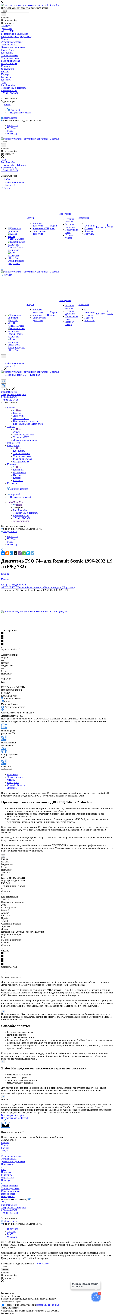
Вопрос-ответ (8, 1193)
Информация (8, 1164)
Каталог (17, 413)
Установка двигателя (11, 1156)
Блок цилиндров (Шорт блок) (59, 587)
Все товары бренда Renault (14, 1118)
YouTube (11, 128)
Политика (6, 1172)
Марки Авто (7, 1177)
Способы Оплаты (16, 785)
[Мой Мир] (11, 553)
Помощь (5, 1180)
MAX (10, 131)
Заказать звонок (21, 521)
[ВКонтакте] (3, 553)
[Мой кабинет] (2, 360)
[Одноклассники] (7, 553)
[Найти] (3, 14)
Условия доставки (10, 1188)
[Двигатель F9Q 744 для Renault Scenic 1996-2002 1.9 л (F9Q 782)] (35, 611)
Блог (3, 1169)
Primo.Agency (43, 1263)
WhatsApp (12, 133)
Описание (12, 774)
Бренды (5, 1148)
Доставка (12, 788)
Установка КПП (9, 1158)
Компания (18, 469)
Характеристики (15, 777)
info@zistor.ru (10, 117)
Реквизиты (6, 1175)
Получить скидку (10, 1308)
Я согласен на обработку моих (32, 1305)
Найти (5, 1270)
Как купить (19, 451)
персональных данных (47, 1305)
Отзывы (11, 780)
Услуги (16, 432)
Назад (19, 410)
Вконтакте (12, 125)
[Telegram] (32, 553)
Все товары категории (12, 1115)
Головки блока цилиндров (30, 587)
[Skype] (28, 553)
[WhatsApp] (24, 553)
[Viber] (20, 553)
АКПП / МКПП (9, 587)
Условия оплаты (9, 1185)
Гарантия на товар (10, 1191)
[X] (15, 553)
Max (4, 82)
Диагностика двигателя (13, 1161)
